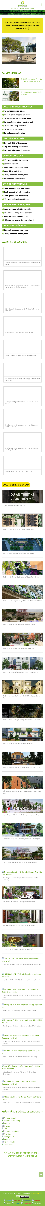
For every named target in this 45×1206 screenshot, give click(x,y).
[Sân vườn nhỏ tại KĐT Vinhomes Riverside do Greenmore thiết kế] (22, 1082)
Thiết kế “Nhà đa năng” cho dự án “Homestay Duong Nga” (21, 767)
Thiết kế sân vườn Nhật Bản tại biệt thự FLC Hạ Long (20, 1057)
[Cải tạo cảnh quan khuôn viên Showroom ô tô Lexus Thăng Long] (22, 782)
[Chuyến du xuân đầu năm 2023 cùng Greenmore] (22, 346)
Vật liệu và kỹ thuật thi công (15, 178)
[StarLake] (6, 1128)
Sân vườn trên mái (11, 164)
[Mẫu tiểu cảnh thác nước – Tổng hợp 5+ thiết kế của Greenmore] (22, 1067)
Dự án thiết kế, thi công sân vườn (17, 115)
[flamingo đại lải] (8, 1136)
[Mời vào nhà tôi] (8, 1142)
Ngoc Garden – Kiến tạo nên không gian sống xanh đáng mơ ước (22, 816)
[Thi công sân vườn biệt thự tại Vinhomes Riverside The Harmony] (22, 873)
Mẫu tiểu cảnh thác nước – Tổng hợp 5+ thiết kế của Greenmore (19, 1073)
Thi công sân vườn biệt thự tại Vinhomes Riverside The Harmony (20, 879)
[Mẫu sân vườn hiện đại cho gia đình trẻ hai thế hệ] (22, 916)
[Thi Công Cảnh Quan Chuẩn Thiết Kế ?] (10, 96)
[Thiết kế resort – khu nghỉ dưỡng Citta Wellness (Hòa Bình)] (22, 711)
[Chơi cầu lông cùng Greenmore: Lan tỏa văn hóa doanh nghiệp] (22, 254)
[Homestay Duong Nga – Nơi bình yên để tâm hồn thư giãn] (22, 830)
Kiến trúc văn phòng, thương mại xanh (19, 220)
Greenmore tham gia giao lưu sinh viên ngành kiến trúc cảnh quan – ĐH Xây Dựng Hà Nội (22, 286)
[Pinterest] (16, 1200)
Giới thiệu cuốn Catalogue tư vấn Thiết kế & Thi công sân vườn (22, 309)
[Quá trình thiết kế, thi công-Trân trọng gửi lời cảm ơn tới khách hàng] (22, 370)
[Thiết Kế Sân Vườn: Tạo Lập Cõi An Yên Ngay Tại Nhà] (10, 83)
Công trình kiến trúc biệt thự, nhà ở (18, 209)
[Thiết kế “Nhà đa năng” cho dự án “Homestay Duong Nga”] (22, 758)
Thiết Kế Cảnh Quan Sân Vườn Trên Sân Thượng (18, 529)
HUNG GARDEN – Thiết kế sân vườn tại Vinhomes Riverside (22, 980)
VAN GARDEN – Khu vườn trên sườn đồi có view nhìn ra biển (22, 964)
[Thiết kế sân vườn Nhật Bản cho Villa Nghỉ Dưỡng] (22, 615)
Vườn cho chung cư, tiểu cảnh (16, 167)
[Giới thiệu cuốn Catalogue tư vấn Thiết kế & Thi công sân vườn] (22, 300)
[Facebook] (26, 1200)
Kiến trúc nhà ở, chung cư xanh (16, 216)
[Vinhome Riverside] (9, 1118)
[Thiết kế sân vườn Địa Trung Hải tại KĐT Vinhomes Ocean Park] (22, 687)
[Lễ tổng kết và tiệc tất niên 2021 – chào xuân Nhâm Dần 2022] (22, 393)
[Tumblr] (7, 1203)
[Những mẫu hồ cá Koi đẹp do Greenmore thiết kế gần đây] (22, 1098)
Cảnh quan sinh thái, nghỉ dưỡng (17, 188)
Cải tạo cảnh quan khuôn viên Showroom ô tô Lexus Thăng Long (22, 792)
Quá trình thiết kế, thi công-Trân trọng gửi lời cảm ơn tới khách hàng (22, 379)
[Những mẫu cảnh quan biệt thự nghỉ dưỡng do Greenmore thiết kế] (22, 1036)
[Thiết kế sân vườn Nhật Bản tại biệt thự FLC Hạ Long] (22, 1052)
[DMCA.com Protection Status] (23, 1196)
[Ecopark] (6, 1126)
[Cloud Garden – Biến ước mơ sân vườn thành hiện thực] (22, 853)
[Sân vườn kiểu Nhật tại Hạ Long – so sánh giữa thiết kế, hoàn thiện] (22, 990)
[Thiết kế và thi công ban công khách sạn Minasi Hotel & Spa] (22, 592)
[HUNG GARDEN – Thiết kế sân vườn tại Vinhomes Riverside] (22, 975)
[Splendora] (6, 1134)
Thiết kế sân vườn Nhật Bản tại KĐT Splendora (18, 743)
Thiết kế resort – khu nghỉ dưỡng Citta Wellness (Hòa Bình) (21, 720)
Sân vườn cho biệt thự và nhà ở (16, 160)
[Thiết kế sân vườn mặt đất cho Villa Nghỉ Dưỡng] (22, 639)
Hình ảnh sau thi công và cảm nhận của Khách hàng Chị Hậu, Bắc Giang (21, 426)
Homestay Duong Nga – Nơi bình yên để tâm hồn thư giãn (21, 839)
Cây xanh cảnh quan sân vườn (16, 230)
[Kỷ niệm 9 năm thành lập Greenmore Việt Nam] (22, 323)
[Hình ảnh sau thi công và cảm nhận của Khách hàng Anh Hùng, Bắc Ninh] (22, 439)
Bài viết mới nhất (11, 73)
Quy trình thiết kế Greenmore (15, 143)
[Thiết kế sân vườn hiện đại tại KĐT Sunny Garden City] (22, 663)
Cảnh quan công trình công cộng (17, 192)
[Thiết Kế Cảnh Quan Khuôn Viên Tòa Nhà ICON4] (22, 544)
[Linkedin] (16, 1203)
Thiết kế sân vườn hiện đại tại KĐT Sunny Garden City (20, 672)
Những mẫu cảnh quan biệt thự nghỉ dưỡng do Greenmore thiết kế (21, 1042)
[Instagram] (26, 1203)
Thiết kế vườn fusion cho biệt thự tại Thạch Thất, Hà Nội (21, 577)
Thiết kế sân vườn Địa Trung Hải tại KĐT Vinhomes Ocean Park (21, 697)
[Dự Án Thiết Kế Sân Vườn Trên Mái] (22, 496)
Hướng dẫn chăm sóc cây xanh (16, 175)
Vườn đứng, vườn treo (13, 171)
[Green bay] (6, 1139)
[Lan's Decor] (7, 1144)
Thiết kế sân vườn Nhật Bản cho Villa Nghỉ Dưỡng (19, 624)
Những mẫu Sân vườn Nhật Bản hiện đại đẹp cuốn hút (20, 1010)
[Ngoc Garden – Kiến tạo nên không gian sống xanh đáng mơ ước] (22, 806)
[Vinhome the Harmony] (11, 1120)
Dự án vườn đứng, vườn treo (15, 126)
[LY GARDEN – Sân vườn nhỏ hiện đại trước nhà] (22, 940)
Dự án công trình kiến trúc (14, 129)
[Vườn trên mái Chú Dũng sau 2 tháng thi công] (22, 462)
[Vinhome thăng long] (10, 1131)
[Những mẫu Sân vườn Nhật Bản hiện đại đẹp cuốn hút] (22, 1005)
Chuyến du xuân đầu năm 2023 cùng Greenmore (20, 355)
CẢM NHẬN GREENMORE (14, 242)
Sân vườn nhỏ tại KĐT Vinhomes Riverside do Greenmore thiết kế (21, 1088)
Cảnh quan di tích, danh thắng (16, 196)
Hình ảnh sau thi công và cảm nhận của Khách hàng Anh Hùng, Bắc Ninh (21, 449)
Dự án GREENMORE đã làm (14, 111)
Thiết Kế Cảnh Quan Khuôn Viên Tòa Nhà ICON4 (18, 553)
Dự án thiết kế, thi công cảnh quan (17, 118)
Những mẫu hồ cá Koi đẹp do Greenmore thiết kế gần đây (21, 1103)
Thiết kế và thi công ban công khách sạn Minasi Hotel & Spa (22, 601)
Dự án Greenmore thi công (14, 133)
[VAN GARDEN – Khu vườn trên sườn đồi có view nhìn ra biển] (22, 959)
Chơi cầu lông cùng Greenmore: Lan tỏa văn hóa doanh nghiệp (22, 263)
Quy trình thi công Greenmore (16, 147)
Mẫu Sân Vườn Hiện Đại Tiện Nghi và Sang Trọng (19, 901)
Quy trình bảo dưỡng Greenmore (17, 150)
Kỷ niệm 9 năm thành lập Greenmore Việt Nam (19, 332)
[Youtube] (36, 1200)
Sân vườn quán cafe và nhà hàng (17, 199)
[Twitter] (7, 1200)
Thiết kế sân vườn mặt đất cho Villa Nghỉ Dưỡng (18, 648)
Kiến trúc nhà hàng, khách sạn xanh (18, 213)
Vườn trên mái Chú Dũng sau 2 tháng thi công (19, 471)
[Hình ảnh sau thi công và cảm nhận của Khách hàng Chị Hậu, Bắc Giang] (22, 416)
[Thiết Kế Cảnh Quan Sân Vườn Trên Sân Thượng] (22, 520)
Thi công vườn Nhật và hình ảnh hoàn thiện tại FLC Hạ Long (22, 1026)
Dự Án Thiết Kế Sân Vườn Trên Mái (14, 505)
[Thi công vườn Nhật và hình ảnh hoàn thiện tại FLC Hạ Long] (22, 1021)
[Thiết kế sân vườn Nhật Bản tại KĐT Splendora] (22, 734)
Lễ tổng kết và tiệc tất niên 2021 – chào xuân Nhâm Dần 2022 (21, 402)
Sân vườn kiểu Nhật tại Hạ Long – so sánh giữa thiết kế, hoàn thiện (22, 996)
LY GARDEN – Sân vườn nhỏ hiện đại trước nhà (18, 949)
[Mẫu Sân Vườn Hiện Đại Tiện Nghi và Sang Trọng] (22, 892)
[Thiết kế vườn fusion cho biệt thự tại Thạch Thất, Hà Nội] (22, 568)
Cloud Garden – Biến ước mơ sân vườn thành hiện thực (20, 862)
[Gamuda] (6, 1123)
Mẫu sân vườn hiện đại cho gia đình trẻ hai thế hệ (18, 925)
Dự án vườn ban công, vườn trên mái (18, 122)
